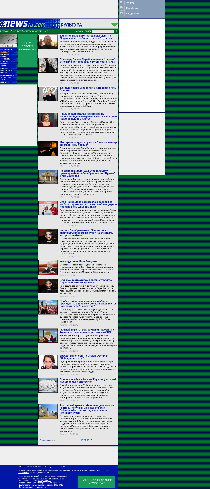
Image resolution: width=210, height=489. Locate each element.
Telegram (47, 481)
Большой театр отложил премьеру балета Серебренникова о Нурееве (86, 281)
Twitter (130, 3)
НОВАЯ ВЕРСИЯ (27, 46)
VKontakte (132, 13)
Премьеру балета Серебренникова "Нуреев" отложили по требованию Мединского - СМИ (87, 60)
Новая (28, 483)
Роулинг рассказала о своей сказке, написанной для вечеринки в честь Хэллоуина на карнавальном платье (88, 116)
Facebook (132, 8)
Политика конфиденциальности (32, 487)
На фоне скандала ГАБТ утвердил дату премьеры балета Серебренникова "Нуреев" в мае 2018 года (87, 173)
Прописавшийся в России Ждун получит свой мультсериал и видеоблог (88, 380)
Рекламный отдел (56, 478)
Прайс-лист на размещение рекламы (50, 476)
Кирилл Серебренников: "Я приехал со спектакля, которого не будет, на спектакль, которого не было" (86, 233)
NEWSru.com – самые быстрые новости (35, 485)
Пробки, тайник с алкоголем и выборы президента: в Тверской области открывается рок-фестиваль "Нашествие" (88, 303)
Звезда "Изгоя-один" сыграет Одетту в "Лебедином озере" (84, 357)
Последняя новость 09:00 (55, 467)
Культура (71, 25)
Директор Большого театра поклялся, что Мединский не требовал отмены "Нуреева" (86, 36)
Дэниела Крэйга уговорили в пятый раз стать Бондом (88, 89)
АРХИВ (79, 31)
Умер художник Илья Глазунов (78, 261)
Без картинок (54, 483)
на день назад (48, 440)
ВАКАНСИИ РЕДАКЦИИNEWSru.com (96, 481)
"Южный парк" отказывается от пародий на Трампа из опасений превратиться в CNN (87, 330)
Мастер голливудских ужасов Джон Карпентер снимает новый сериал (88, 143)
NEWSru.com (5, 31)
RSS (40, 481)
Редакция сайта (40, 478)
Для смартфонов (40, 483)
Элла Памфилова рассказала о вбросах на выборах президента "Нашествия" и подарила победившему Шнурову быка (88, 204)
